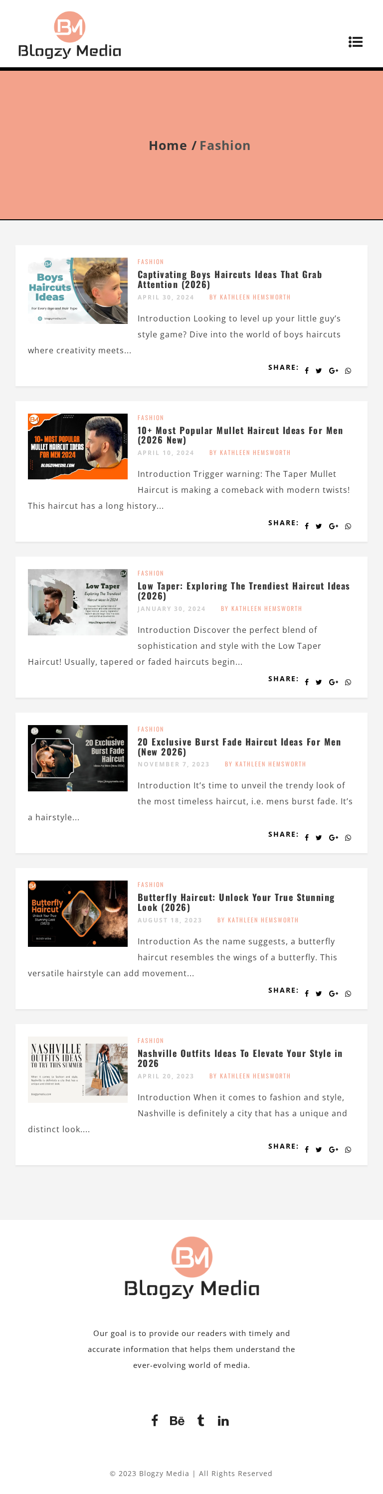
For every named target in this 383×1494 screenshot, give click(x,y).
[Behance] (178, 1419)
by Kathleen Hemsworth (250, 297)
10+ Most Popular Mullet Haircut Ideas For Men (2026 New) (241, 435)
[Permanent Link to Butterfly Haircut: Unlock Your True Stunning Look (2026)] (78, 943)
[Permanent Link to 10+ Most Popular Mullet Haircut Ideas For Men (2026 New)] (78, 476)
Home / (173, 145)
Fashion (151, 261)
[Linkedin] (223, 1419)
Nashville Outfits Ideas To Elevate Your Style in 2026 (240, 1057)
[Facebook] (155, 1419)
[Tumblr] (200, 1419)
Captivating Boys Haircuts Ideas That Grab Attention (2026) (230, 279)
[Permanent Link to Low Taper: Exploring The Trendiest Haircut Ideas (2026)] (78, 632)
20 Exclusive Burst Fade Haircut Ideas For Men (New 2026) (240, 746)
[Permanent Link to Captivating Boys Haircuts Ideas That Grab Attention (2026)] (78, 320)
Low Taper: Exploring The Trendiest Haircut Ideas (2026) (244, 590)
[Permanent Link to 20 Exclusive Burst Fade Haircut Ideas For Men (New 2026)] (78, 788)
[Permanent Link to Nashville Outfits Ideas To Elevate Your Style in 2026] (78, 1099)
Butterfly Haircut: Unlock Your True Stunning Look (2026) (236, 902)
